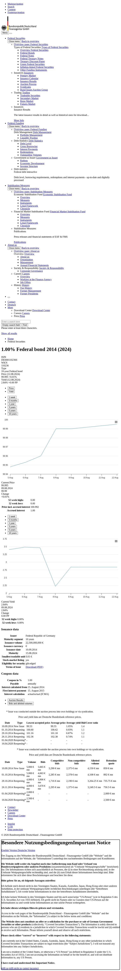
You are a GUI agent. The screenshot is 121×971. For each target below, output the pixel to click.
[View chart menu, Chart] (116, 422)
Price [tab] (11, 388)
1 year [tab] (11, 404)
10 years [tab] (13, 414)
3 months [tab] (13, 400)
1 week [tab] (12, 397)
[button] (16, 38)
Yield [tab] (11, 391)
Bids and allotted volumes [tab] (20, 703)
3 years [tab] (12, 407)
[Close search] (10, 33)
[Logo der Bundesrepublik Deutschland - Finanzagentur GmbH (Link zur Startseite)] (18, 29)
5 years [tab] (12, 410)
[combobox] (15, 321)
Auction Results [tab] (16, 700)
